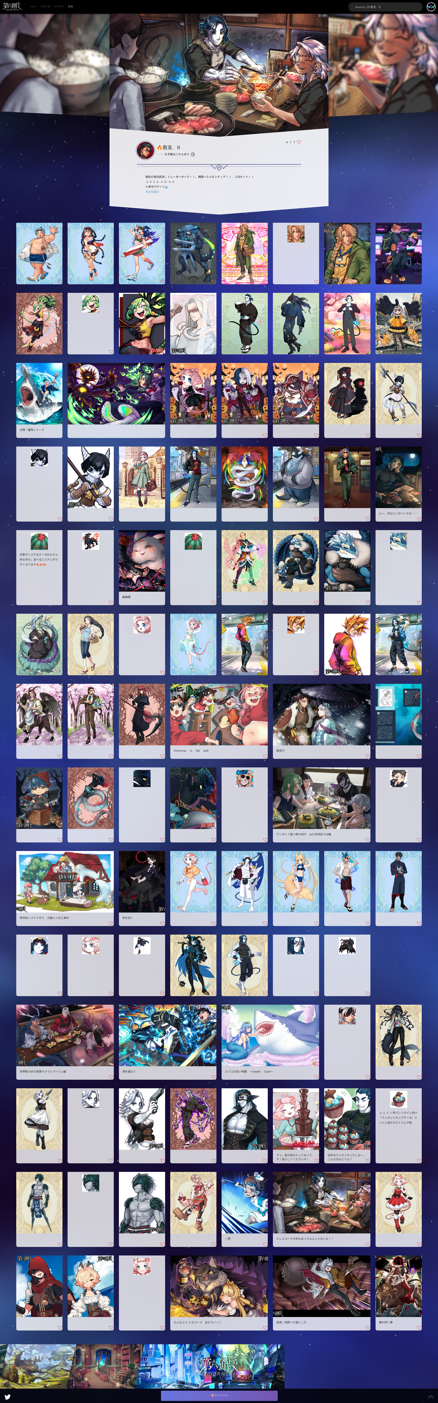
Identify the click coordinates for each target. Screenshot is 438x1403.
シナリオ (45, 6)
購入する (39, 598)
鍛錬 (70, 6)
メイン (33, 6)
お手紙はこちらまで (177, 154)
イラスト (59, 6)
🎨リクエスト (219, 1395)
